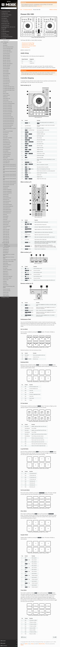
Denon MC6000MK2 (6, 73)
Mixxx (9, 1)
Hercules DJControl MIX (7, 113)
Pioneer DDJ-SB (5, 239)
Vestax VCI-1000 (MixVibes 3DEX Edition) (9, 287)
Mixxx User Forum (26, 47)
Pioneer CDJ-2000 (6, 229)
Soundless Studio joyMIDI (7, 269)
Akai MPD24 (5, 45)
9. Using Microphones (5, 25)
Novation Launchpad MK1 (7, 191)
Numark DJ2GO (5, 196)
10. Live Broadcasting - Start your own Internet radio (8, 27)
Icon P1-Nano (5, 136)
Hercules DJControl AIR (7, 115)
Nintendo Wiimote (6, 186)
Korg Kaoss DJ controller (7, 146)
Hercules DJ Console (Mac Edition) (8, 103)
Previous (24, 637)
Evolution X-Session (6, 95)
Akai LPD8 (5, 43)
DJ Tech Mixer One (6, 85)
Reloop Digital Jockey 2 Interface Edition (8, 258)
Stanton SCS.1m (5, 274)
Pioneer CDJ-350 (6, 231)
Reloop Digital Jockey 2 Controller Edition (8, 255)
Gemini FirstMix (5, 100)
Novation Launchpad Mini (7, 189)
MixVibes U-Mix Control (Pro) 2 (8, 159)
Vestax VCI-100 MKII (6, 290)
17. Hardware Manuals (5, 40)
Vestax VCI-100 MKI (6, 289)
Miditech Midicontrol (6, 156)
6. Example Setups (4, 20)
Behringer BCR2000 (6, 58)
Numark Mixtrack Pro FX (7, 211)
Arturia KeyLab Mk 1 (6, 53)
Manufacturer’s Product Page (28, 43)
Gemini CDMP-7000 (6, 98)
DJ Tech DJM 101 (6, 78)
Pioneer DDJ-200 (6, 234)
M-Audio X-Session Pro (7, 152)
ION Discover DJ (6, 139)
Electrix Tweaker (6, 93)
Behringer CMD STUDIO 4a (7, 63)
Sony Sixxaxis (5, 268)
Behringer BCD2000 (6, 55)
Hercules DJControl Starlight (8, 131)
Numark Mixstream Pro (7, 201)
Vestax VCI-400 (5, 294)
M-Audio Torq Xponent (7, 154)
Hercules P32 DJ (6, 132)
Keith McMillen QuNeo (7, 142)
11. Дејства (3, 29)
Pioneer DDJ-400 (6, 236)
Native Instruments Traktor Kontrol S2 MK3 (9, 172)
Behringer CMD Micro (6, 60)
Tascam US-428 (5, 279)
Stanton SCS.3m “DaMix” (7, 278)
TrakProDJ (5, 281)
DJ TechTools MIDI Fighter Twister (8, 90)
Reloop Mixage (5, 263)
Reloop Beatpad (5, 252)
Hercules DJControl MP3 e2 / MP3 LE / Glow (9, 129)
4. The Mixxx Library (5, 16)
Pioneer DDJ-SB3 (6, 242)
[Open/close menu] (0, 40)
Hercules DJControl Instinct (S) (8, 123)
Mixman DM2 (5, 157)
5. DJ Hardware (4, 18)
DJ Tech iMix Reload (6, 80)
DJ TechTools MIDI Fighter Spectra (8, 88)
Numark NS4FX (5, 216)
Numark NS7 (5, 219)
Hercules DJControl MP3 (7, 126)
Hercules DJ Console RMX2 (7, 111)
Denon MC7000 (6, 75)
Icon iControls (5, 134)
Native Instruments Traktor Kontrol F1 (9, 164)
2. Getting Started (4, 13)
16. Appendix (3, 38)
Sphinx (26, 643)
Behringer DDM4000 (6, 65)
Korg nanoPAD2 (5, 151)
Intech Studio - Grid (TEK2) (7, 137)
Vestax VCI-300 (5, 292)
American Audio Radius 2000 (8, 48)
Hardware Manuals (27, 9)
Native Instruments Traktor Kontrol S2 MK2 (9, 169)
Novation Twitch (5, 194)
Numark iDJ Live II (6, 199)
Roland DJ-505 (5, 266)
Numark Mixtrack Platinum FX (8, 206)
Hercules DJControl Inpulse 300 (8, 120)
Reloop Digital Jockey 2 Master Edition (9, 259)
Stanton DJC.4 (5, 271)
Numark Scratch (5, 224)
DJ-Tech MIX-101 (6, 83)
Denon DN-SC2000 (6, 68)
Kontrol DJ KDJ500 (6, 144)
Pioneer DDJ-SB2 (6, 241)
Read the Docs (42, 643)
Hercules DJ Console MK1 (7, 105)
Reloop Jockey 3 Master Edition (8, 261)
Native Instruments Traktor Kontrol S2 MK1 (9, 167)
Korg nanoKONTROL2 (6, 149)
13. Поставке (3, 33)
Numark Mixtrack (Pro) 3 (7, 209)
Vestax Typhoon (5, 284)
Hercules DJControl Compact (8, 116)
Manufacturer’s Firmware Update (29, 45)
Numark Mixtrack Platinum (7, 204)
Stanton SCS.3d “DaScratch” (7, 276)
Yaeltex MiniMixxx (6, 295)
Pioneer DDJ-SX (5, 247)
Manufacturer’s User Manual (28, 44)
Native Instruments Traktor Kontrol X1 (9, 181)
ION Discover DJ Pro (6, 141)
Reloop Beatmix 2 (6, 249)
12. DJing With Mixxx (5, 31)
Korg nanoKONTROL (6, 147)
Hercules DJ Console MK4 (7, 108)
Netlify (22, 644)
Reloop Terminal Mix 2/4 (7, 264)
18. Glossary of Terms (5, 297)
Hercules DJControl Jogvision (8, 125)
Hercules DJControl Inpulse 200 (8, 118)
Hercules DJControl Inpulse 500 (8, 121)
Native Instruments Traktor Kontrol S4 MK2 (9, 176)
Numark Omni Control (6, 221)
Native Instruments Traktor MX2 (8, 184)
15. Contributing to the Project (6, 36)
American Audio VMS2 (7, 50)
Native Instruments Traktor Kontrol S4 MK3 (9, 179)
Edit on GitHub (54, 9)
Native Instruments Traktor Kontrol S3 (9, 174)
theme (32, 643)
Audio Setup (6, 244)
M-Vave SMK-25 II (6, 162)
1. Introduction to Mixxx (5, 11)
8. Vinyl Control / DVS (5, 23)
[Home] (21, 9)
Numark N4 (5, 214)
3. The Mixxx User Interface (6, 14)
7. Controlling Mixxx (5, 21)
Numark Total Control (6, 226)
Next (54, 637)
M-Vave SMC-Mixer (6, 161)
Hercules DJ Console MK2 (7, 106)
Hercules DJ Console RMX (7, 110)
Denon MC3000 (6, 70)
